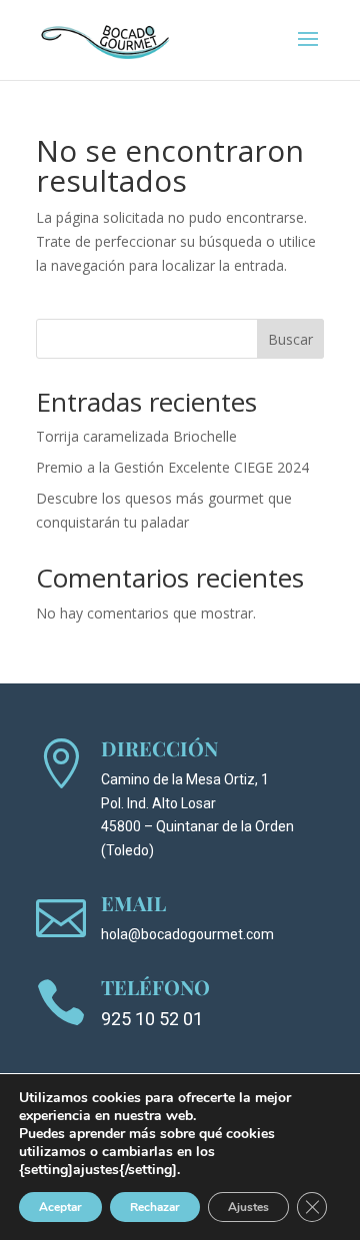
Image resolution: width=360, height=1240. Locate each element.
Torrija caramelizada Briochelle (136, 436)
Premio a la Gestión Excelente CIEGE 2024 (172, 467)
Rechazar (155, 1207)
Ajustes (248, 1207)
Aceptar (60, 1207)
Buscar (290, 339)
